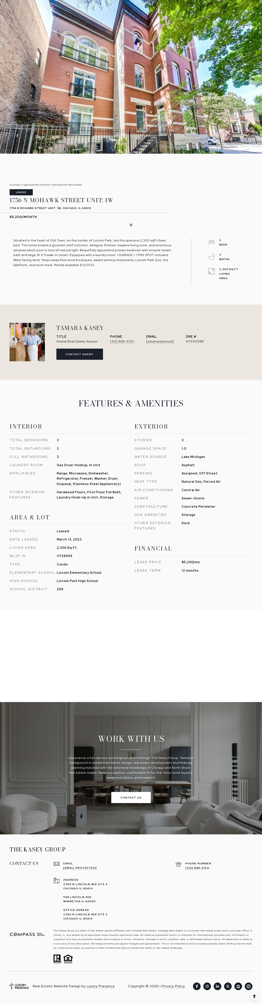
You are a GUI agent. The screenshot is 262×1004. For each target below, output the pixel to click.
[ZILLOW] (238, 986)
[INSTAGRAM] (207, 986)
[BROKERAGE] (248, 986)
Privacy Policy (173, 986)
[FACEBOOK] (197, 986)
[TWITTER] (228, 986)
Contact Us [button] (131, 797)
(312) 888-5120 (122, 341)
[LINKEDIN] (217, 986)
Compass (163, 930)
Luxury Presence (101, 986)
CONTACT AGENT (80, 354)
